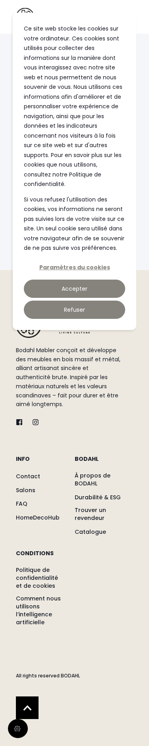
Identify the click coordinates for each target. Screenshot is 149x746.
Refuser (74, 310)
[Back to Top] (27, 707)
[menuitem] (43, 463)
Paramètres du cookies (74, 267)
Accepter (74, 289)
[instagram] (33, 422)
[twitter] (21, 422)
